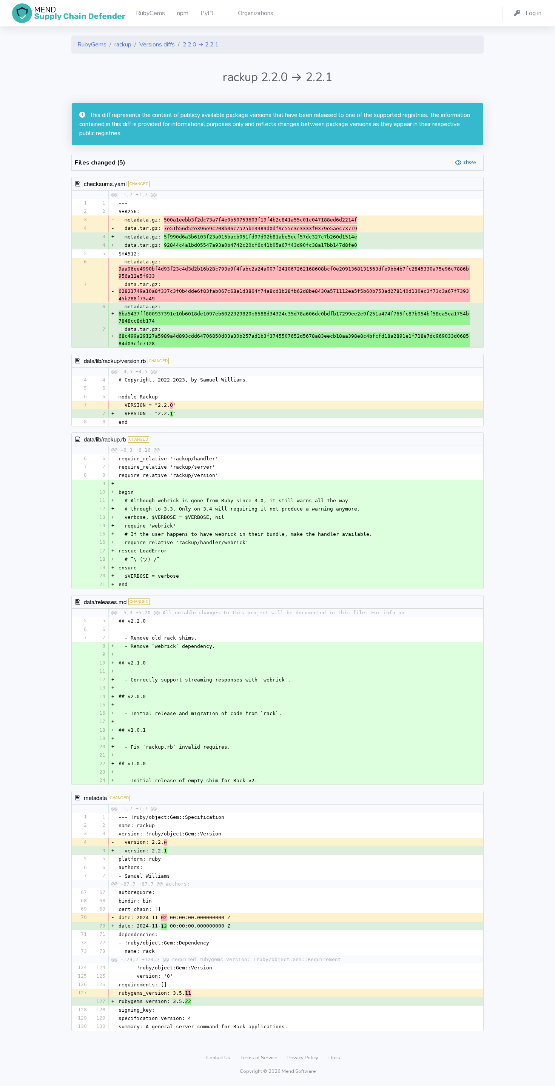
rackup (122, 44)
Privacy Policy (303, 1057)
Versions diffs (157, 44)
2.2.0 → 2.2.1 (201, 44)
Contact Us (218, 1057)
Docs (334, 1057)
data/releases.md (105, 602)
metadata (95, 797)
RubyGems (91, 44)
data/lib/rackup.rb (105, 439)
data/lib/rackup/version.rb (115, 361)
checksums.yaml (105, 184)
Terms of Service (259, 1057)
